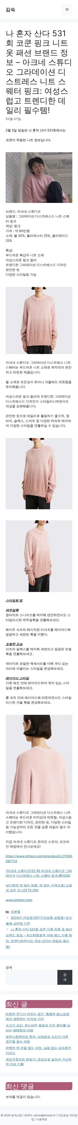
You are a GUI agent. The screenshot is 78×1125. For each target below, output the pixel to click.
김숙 (10, 9)
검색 (9, 967)
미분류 (15, 912)
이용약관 (41, 1119)
